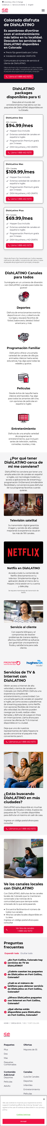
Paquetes (9, 1045)
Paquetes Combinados (10, 1063)
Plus (6, 1049)
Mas (6, 1058)
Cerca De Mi (16, 1023)
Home (6, 1023)
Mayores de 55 (30, 1049)
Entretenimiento (32, 1089)
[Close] (44, 1099)
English (30, 5)
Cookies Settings (23, 1114)
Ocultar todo (26, 953)
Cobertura (5, 5)
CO (24, 1023)
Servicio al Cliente (18, 5)
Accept (23, 1121)
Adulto (7, 1086)
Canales (28, 1072)
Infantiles (28, 1085)
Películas (8, 1082)
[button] (23, 963)
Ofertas (28, 1045)
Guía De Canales (31, 1077)
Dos (6, 1054)
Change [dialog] (20, 2)
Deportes (8, 1077)
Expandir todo (12, 953)
